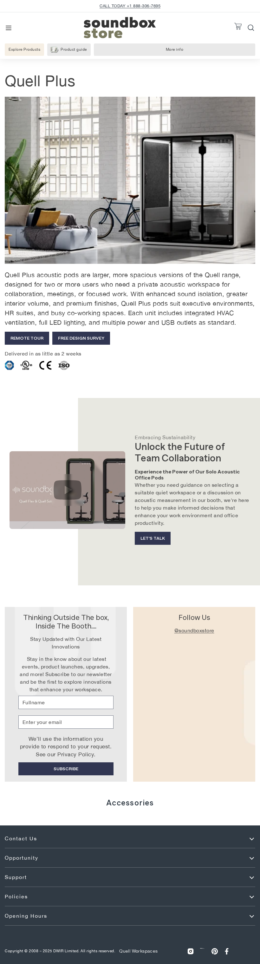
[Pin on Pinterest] (214, 951)
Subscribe (66, 768)
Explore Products (24, 49)
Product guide (74, 49)
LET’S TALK (152, 538)
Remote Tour (26, 338)
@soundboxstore (194, 630)
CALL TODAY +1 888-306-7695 (130, 5)
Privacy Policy (75, 754)
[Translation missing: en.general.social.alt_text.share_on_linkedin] (202, 951)
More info (179, 51)
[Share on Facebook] (227, 951)
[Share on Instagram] (190, 951)
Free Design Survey (81, 338)
